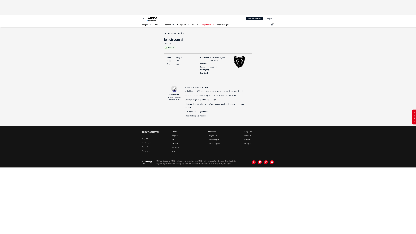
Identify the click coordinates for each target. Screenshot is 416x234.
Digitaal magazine (214, 143)
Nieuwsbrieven (150, 131)
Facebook (247, 135)
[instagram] (266, 162)
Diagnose (175, 135)
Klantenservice (147, 143)
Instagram (248, 143)
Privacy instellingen (224, 163)
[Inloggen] (272, 25)
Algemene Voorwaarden (189, 163)
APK (173, 139)
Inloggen (269, 19)
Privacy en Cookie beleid (209, 163)
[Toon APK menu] (160, 24)
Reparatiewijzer (213, 139)
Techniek (175, 143)
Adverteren (146, 151)
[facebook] (254, 162)
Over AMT (146, 139)
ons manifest (189, 161)
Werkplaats (176, 147)
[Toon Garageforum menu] (212, 24)
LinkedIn (247, 139)
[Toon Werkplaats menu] (187, 24)
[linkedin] (260, 162)
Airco (173, 151)
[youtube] (272, 162)
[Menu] (144, 18)
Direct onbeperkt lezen (254, 19)
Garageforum (212, 135)
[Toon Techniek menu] (173, 24)
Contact (145, 147)
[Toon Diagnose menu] (151, 24)
